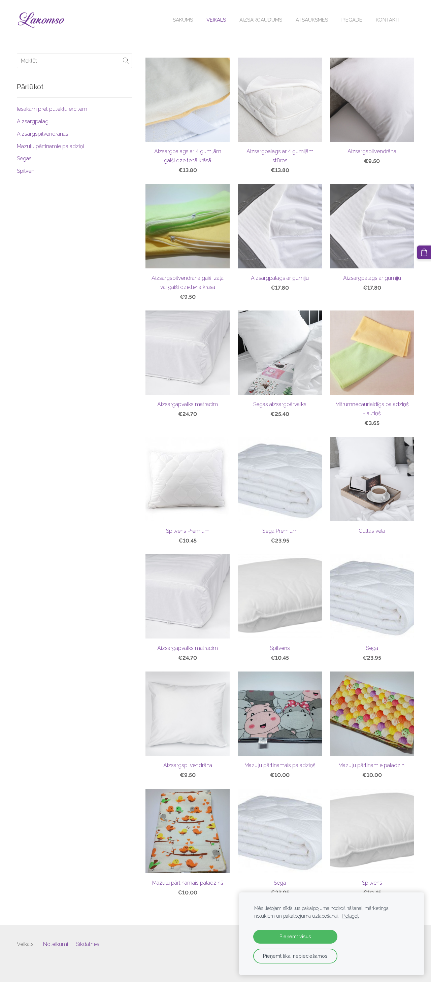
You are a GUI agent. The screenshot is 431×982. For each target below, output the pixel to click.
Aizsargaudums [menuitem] (260, 20)
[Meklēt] (126, 61)
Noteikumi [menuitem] (55, 944)
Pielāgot (350, 916)
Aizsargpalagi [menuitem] (33, 121)
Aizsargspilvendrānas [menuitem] (42, 134)
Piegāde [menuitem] (351, 20)
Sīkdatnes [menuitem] (87, 944)
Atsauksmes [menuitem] (312, 20)
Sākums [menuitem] (183, 20)
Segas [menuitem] (24, 158)
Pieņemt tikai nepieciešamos (295, 956)
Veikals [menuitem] (216, 20)
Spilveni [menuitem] (26, 171)
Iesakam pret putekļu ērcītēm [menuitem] (52, 109)
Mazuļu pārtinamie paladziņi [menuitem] (50, 146)
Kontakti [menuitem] (387, 20)
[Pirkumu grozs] (424, 252)
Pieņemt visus (295, 936)
